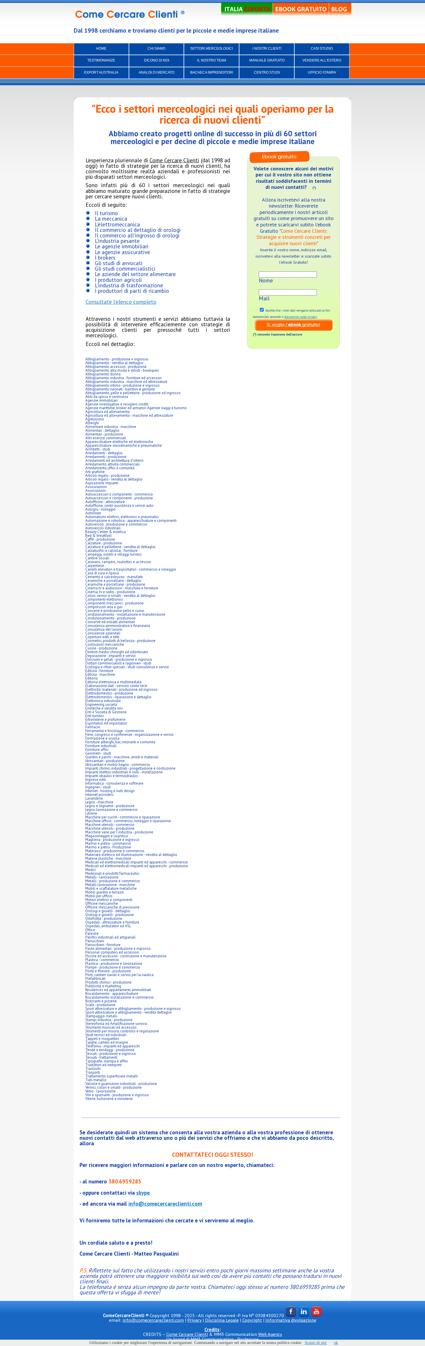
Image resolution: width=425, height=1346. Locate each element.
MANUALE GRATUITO (266, 60)
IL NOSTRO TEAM (211, 60)
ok (336, 1343)
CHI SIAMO (156, 48)
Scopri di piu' (316, 1343)
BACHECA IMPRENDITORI (211, 72)
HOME (101, 48)
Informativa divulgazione (290, 1320)
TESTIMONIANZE (101, 60)
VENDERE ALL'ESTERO (321, 60)
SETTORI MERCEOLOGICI (211, 48)
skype (143, 1192)
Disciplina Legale (222, 1320)
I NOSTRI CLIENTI (266, 48)
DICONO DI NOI (156, 60)
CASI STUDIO (322, 48)
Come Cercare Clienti (187, 1334)
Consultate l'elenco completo (121, 301)
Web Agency (270, 1334)
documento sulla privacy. (300, 317)
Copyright (252, 1320)
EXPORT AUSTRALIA (101, 72)
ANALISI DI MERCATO (156, 72)
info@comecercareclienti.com (165, 1203)
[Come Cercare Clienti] (131, 14)
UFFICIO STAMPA (322, 72)
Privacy (194, 1320)
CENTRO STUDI (267, 72)
